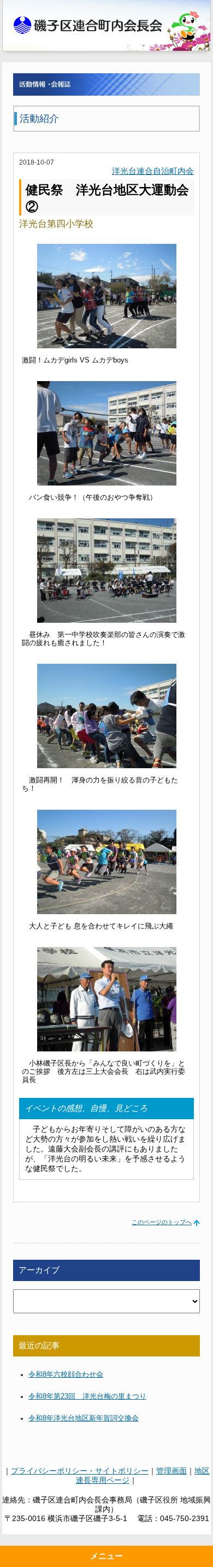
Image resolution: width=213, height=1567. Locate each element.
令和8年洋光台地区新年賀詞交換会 (83, 1418)
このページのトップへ (162, 1222)
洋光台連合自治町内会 (153, 171)
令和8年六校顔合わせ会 (65, 1374)
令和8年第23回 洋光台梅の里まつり (87, 1396)
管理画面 (171, 1470)
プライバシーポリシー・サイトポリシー (80, 1470)
